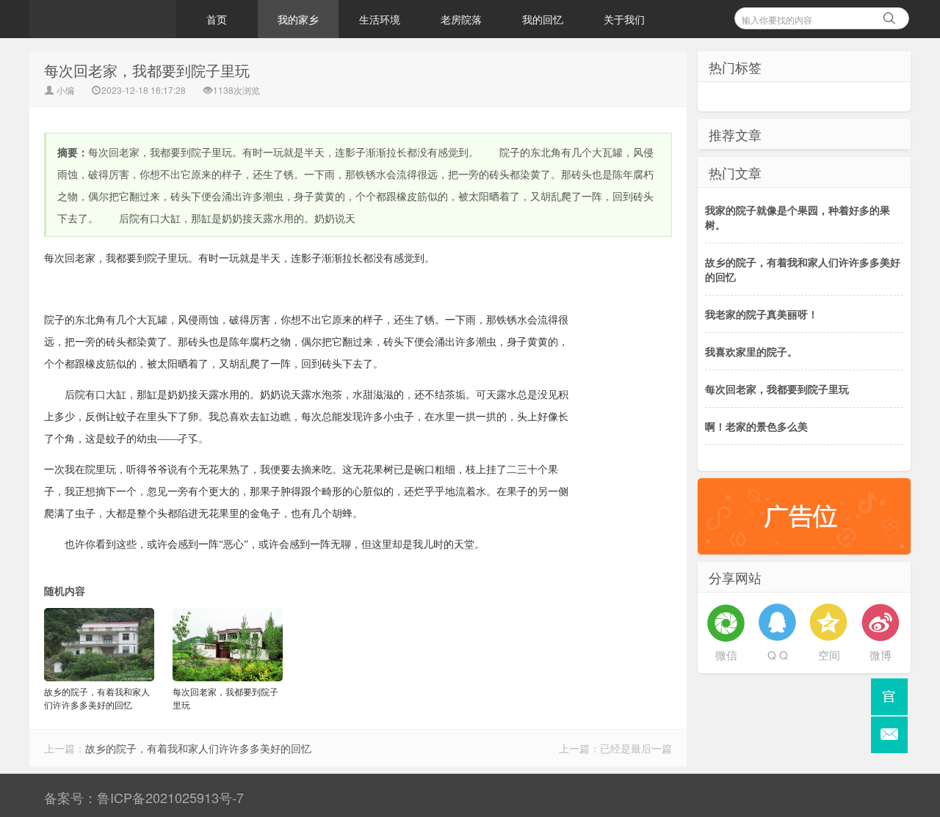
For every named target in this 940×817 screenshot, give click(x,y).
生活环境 (379, 19)
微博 (881, 654)
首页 (216, 19)
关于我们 (624, 19)
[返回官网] (889, 696)
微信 (726, 654)
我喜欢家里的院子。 (751, 351)
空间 (829, 654)
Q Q (777, 654)
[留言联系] (889, 735)
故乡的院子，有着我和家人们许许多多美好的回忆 (198, 748)
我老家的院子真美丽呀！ (761, 314)
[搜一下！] (889, 16)
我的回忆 (542, 19)
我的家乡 (298, 19)
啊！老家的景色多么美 (756, 426)
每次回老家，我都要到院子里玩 (777, 388)
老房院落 (461, 19)
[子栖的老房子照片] (102, 19)
